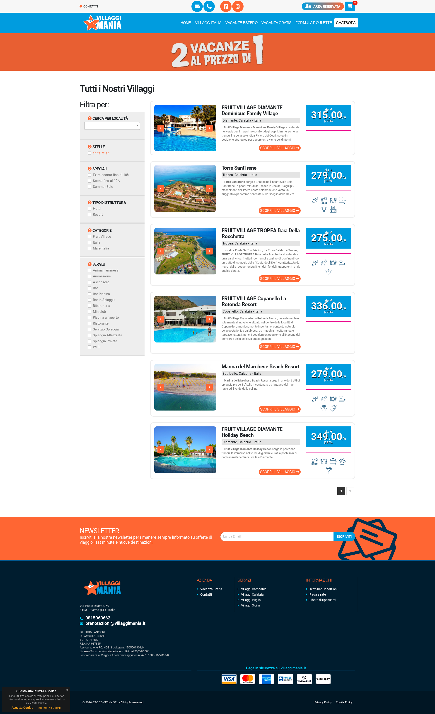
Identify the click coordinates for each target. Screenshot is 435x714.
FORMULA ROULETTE (313, 23)
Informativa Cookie (49, 707)
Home (186, 23)
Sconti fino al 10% (106, 181)
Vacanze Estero (241, 23)
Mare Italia (101, 248)
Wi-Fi (96, 347)
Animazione (102, 276)
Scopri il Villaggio (278, 148)
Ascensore (101, 282)
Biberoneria (101, 306)
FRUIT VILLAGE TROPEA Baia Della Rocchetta (261, 233)
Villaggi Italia (208, 23)
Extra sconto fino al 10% (111, 175)
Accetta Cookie (22, 707)
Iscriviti (344, 537)
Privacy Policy (323, 702)
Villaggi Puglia (251, 600)
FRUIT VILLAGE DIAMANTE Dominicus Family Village (252, 111)
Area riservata (326, 7)
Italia (96, 242)
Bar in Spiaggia (104, 300)
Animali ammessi (106, 270)
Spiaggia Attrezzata (107, 335)
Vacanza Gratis (276, 23)
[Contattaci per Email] (197, 6)
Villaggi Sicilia (250, 605)
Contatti (90, 6)
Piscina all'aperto (106, 317)
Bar (95, 288)
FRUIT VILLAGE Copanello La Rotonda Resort (254, 302)
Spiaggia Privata (105, 341)
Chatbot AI (346, 23)
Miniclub (99, 312)
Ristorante (101, 323)
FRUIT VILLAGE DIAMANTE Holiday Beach (252, 432)
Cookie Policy (344, 702)
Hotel (97, 209)
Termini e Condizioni (323, 589)
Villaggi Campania (253, 589)
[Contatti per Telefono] (209, 6)
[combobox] (112, 126)
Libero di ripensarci (322, 600)
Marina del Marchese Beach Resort (261, 367)
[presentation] (160, 128)
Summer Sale (103, 187)
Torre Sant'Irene (239, 168)
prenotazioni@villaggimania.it (115, 623)
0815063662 (97, 618)
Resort (98, 215)
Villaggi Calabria (252, 594)
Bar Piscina (101, 294)
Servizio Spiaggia (106, 329)
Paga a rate (317, 594)
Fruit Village (102, 237)
